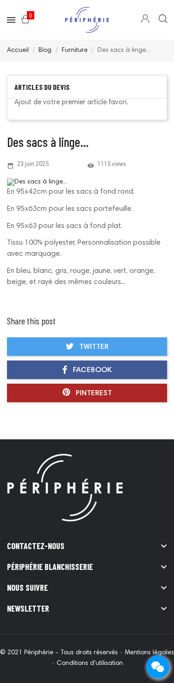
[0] (25, 21)
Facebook (91, 370)
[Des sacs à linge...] (87, 182)
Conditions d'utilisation (90, 663)
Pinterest (93, 393)
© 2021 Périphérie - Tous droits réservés (60, 653)
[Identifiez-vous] (145, 20)
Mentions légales (149, 653)
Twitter (93, 347)
